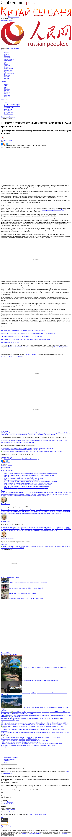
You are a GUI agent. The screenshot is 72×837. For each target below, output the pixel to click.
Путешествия (8, 60)
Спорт (6, 64)
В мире (6, 67)
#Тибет (27, 459)
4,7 (1, 740)
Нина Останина (5, 521)
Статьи (6, 85)
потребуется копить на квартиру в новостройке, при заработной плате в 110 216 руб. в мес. (33, 737)
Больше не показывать (7, 835)
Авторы (6, 90)
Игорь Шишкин (5, 504)
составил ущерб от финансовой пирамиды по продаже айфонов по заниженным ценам (36, 743)
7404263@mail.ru (10, 809)
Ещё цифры (4, 747)
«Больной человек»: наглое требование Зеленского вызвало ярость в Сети (28, 483)
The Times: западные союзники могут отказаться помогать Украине (26, 488)
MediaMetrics (19, 356)
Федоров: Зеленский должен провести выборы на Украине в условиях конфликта (30, 473)
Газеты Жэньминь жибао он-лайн (18, 346)
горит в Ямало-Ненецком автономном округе (26, 742)
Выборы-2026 (8, 109)
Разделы (3, 81)
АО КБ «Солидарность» (61, 346)
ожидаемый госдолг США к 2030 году (27, 739)
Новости (6, 84)
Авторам (6, 760)
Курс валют (7, 110)
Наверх (3, 817)
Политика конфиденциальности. (32, 833)
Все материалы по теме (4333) (10, 342)
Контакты (7, 762)
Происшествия (8, 72)
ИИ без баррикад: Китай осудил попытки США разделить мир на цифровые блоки (25, 339)
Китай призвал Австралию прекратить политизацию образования (20, 449)
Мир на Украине (9, 107)
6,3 (1, 737)
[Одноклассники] (4, 144)
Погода (6, 76)
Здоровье (7, 65)
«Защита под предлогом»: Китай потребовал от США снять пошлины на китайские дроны (28, 333)
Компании (7, 96)
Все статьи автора (6, 467)
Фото (5, 87)
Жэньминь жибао (13, 17)
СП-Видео (7, 89)
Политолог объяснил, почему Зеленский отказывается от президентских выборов (30, 481)
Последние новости (7, 470)
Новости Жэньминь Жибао (9, 654)
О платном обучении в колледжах (11, 510)
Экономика (7, 57)
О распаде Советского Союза (9, 492)
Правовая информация (11, 757)
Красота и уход (8, 112)
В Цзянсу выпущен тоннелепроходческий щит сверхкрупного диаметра (44, 667)
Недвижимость (8, 70)
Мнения (3, 715)
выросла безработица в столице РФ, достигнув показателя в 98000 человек (33, 745)
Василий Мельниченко (7, 538)
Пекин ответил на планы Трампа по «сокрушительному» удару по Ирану (23, 330)
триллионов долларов (9, 739)
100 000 (3, 742)
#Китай (6, 459)
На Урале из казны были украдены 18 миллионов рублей (26, 598)
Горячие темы (5, 99)
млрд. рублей (6, 743)
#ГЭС (23, 459)
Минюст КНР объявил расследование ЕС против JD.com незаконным (21, 336)
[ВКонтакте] (2, 144)
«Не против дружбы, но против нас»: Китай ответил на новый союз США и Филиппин (27, 448)
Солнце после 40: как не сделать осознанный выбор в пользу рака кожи (27, 484)
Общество (7, 56)
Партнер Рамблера (6, 826)
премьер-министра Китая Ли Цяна (53, 210)
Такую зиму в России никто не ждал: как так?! (23, 593)
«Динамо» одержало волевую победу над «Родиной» (21, 480)
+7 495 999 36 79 (9, 803)
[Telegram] (7, 144)
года (4, 737)
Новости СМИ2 (5, 653)
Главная (6, 53)
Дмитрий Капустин (6, 465)
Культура (7, 75)
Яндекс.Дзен (4, 356)
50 (1, 739)
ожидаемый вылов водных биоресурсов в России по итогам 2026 (28, 740)
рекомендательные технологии (36, 814)
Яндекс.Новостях (31, 354)
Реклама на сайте (9, 759)
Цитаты (6, 93)
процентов (7, 745)
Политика (7, 54)
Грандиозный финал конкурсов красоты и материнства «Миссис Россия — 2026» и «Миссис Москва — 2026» (34, 724)
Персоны (7, 95)
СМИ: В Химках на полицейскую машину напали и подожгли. (28, 582)
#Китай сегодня (34, 459)
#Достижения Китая (15, 459)
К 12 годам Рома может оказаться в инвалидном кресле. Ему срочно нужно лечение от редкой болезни (36, 433)
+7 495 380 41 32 (9, 811)
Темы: (6, 102)
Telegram (11, 356)
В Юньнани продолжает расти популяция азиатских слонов (40, 680)
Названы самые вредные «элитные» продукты (20, 477)
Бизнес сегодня (8, 68)
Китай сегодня (8, 114)
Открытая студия (6, 712)
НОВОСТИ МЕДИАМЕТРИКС (10, 577)
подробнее (64, 833)
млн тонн (5, 740)
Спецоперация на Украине (12, 104)
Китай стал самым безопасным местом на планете (47, 451)
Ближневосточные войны (12, 106)
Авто (5, 62)
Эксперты (7, 92)
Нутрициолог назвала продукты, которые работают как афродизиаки (26, 486)
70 (3, 745)
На (1, 745)
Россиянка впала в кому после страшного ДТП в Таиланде (23, 478)
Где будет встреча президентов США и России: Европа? (26, 588)
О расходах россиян (7, 527)
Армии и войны (9, 59)
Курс (2, 20)
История (6, 78)
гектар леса (9, 742)
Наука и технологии (10, 73)
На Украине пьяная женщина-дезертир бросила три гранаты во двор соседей (29, 475)
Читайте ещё (4, 431)
